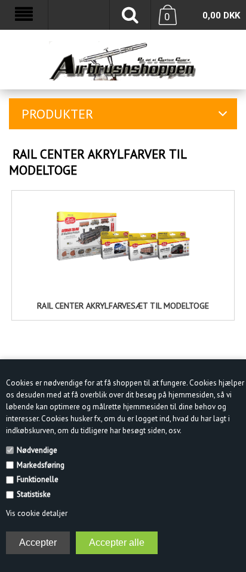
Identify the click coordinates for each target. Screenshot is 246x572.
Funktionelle (38, 479)
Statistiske (34, 494)
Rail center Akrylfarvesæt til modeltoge (123, 305)
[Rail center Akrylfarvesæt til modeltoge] (123, 241)
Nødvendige (37, 450)
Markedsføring (40, 465)
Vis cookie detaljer (36, 513)
